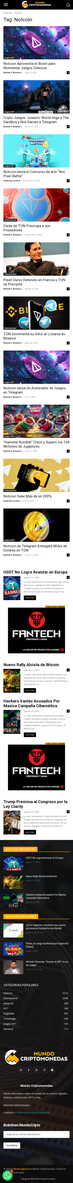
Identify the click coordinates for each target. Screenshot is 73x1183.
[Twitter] (36, 1070)
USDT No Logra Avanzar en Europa (35, 572)
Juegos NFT (9, 58)
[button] (7, 1175)
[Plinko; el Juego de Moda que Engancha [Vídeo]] (13, 949)
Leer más (30, 598)
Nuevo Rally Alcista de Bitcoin (31, 664)
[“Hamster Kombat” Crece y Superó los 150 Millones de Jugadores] (36, 421)
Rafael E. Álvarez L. (12, 72)
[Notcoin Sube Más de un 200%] (36, 475)
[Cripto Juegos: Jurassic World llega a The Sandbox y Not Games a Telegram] (36, 96)
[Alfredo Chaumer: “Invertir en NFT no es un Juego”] (13, 967)
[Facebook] (28, 1070)
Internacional (10, 220)
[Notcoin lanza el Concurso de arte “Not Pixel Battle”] (36, 151)
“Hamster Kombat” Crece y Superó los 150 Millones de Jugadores (36, 444)
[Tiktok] (44, 1070)
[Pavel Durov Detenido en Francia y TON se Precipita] (36, 259)
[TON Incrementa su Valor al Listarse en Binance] (36, 313)
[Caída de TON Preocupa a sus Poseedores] (36, 205)
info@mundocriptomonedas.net (32, 1112)
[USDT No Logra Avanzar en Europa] (13, 863)
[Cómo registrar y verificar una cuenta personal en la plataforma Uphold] (13, 931)
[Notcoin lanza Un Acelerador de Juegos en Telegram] (36, 367)
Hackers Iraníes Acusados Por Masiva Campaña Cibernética (31, 703)
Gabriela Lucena (11, 180)
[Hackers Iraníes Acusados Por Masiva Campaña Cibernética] (13, 900)
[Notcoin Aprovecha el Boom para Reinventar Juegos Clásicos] (36, 42)
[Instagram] (21, 1070)
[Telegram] (52, 1070)
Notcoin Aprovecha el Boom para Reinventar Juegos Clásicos (29, 66)
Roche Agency (21, 1168)
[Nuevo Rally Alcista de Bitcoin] (13, 882)
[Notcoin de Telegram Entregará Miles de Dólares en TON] (36, 525)
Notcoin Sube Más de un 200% (27, 496)
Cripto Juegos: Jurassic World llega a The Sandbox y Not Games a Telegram (36, 120)
